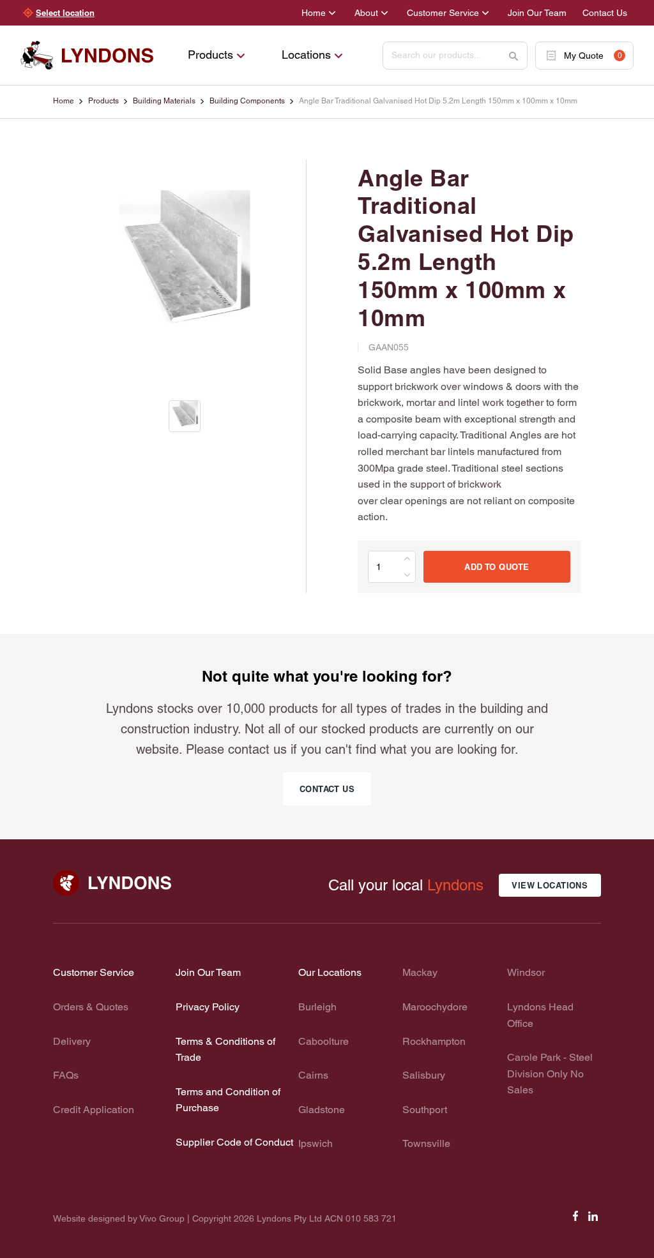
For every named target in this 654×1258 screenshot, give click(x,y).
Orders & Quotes (90, 1007)
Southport (424, 1110)
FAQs (66, 1075)
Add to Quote (496, 567)
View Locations (550, 885)
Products (210, 54)
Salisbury (423, 1075)
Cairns (313, 1075)
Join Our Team (537, 13)
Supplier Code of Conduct (234, 1142)
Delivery (72, 1041)
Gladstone (321, 1110)
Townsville (426, 1143)
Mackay (419, 972)
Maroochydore (435, 1007)
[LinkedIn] (593, 1220)
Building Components (247, 100)
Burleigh (317, 1007)
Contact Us (604, 13)
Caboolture (323, 1041)
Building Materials (164, 100)
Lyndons (455, 885)
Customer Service (443, 13)
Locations (306, 54)
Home (313, 13)
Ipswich (315, 1143)
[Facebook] (575, 1220)
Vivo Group (162, 1218)
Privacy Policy (208, 1007)
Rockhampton (434, 1041)
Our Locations (329, 972)
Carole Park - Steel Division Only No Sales (550, 1073)
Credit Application (93, 1110)
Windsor (526, 972)
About (366, 13)
